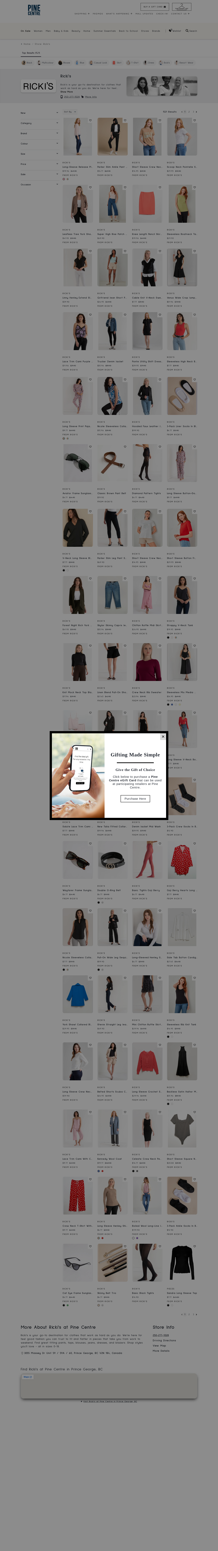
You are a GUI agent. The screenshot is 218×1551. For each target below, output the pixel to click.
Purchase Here (135, 798)
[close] (163, 736)
